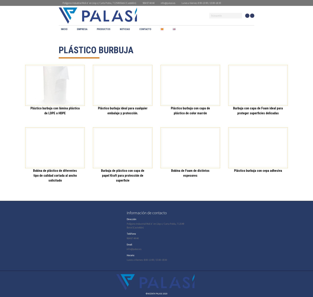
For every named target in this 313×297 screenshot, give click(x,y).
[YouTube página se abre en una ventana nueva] (247, 16)
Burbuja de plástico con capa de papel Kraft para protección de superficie (122, 175)
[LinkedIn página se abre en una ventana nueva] (252, 16)
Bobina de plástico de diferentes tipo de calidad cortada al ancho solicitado (55, 175)
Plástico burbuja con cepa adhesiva (258, 171)
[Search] (239, 15)
